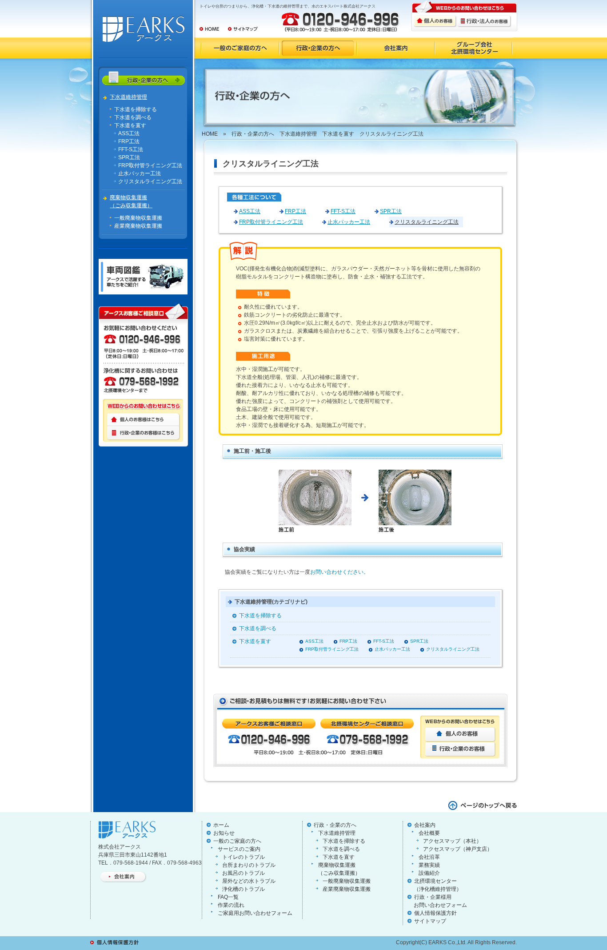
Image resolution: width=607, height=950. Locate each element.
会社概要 (429, 833)
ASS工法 (129, 133)
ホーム (221, 825)
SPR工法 (129, 157)
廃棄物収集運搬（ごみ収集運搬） (131, 201)
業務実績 (429, 865)
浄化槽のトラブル (243, 889)
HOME (210, 134)
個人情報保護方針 (435, 913)
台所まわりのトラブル (249, 865)
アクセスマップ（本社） (452, 841)
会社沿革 (429, 857)
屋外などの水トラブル (249, 881)
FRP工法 (129, 141)
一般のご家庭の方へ (237, 841)
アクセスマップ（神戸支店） (457, 849)
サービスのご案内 (239, 849)
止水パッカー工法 (139, 173)
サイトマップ (430, 921)
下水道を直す (130, 125)
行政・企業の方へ (253, 134)
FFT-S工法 (130, 149)
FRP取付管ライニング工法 (150, 165)
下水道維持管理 (128, 97)
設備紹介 (429, 873)
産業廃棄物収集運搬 (138, 226)
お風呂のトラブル (243, 873)
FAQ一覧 (228, 897)
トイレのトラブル (243, 857)
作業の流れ (231, 905)
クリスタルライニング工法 (150, 181)
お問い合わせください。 (339, 572)
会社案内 (424, 825)
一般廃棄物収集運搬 (138, 218)
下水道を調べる (133, 117)
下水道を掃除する (135, 109)
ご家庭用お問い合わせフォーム (255, 913)
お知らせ (224, 833)
